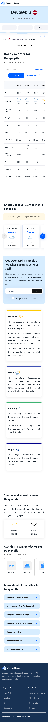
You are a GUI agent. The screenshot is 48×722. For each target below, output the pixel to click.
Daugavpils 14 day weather (17, 597)
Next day (39, 69)
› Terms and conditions (36, 693)
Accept (26, 298)
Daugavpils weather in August (18, 614)
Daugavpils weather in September (20, 623)
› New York (7, 693)
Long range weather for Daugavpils (20, 606)
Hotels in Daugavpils (15, 649)
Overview (9, 28)
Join (36, 291)
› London (6, 698)
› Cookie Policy (33, 703)
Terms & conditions (28, 298)
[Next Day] (42, 236)
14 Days (25, 28)
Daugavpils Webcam (14, 632)
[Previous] (4, 236)
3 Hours (16, 76)
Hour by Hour (31, 76)
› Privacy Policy (33, 698)
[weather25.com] (10, 3)
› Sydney (6, 703)
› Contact (31, 708)
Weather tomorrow (14, 640)
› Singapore (7, 708)
